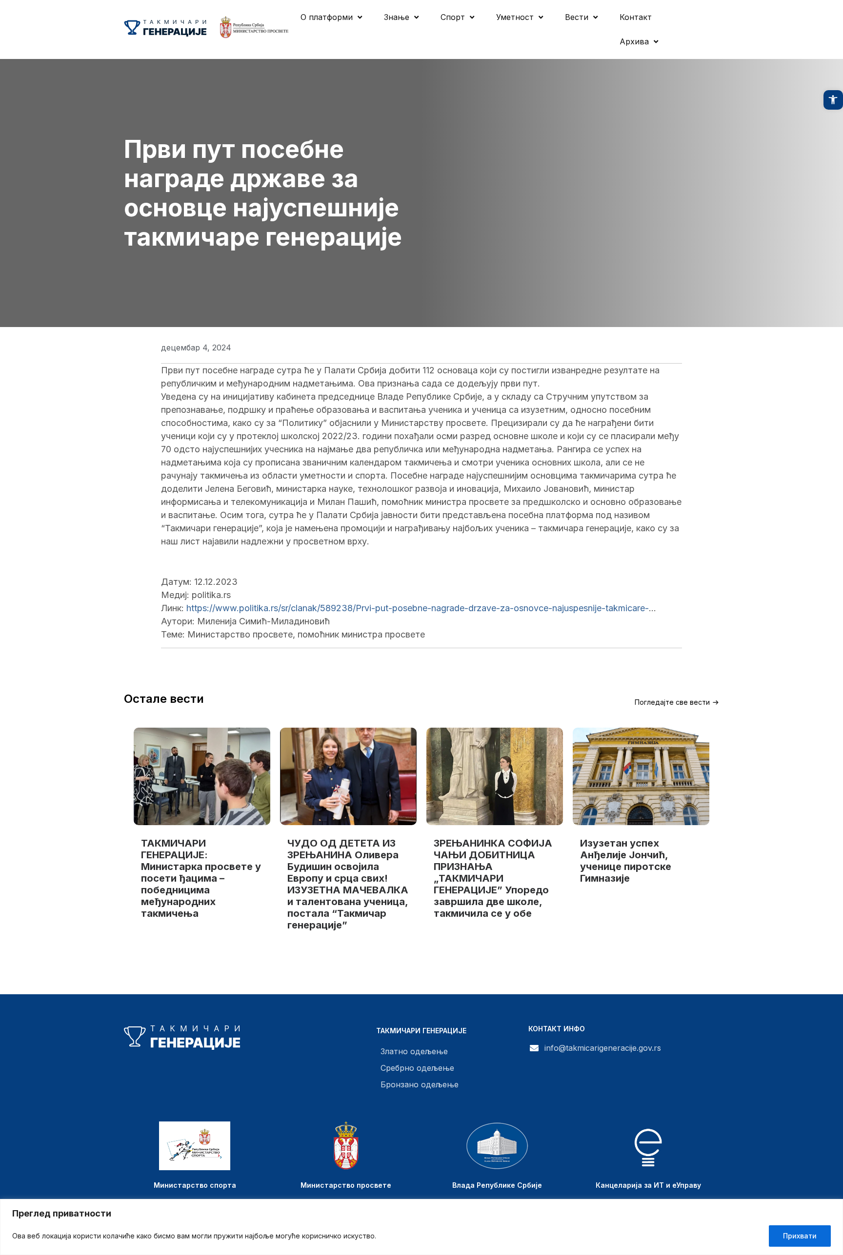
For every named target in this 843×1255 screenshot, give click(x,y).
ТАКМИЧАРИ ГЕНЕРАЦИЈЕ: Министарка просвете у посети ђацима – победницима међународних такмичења (201, 878)
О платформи (327, 17)
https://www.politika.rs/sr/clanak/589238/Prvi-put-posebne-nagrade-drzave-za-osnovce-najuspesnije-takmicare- (417, 608)
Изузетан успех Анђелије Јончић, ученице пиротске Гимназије (625, 860)
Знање (396, 17)
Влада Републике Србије (497, 1185)
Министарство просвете (346, 1185)
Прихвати (800, 1236)
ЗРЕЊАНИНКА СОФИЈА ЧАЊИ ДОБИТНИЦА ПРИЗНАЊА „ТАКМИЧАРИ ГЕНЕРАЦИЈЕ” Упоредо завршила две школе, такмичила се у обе (493, 878)
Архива (634, 41)
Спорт (453, 17)
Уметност (515, 17)
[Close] (833, 1207)
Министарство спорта (195, 1185)
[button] (833, 100)
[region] (421, 1227)
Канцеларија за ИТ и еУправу (648, 1185)
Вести (576, 17)
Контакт (636, 17)
